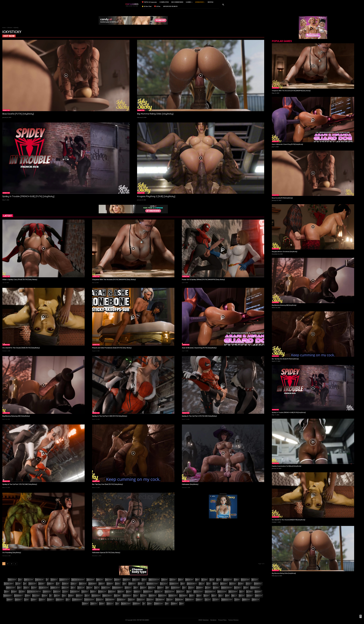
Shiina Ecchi (258, 595)
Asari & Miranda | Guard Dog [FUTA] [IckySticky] (199, 348)
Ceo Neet (18, 584)
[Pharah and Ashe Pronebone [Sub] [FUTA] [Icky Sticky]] (133, 316)
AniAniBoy (118, 580)
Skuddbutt (18, 599)
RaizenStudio (173, 595)
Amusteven (109, 580)
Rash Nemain (183, 595)
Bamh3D (181, 580)
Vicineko (102, 603)
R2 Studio (144, 595)
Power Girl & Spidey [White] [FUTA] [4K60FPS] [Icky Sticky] (203, 279)
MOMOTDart (180, 591)
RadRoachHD (162, 595)
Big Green (204, 580)
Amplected (100, 580)
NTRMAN (27, 595)
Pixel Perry (117, 595)
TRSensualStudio (227, 599)
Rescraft (206, 595)
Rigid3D (214, 595)
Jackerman (200, 587)
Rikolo (221, 595)
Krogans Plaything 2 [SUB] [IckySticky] (156, 196)
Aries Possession (154, 580)
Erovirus (241, 584)
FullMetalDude (43, 587)
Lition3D (65, 591)
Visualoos (110, 603)
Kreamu (7, 591)
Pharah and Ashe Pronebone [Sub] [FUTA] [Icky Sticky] (111, 348)
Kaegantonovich (227, 587)
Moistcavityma (169, 591)
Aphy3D (144, 580)
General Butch (55, 587)
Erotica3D (233, 584)
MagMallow (102, 591)
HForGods (128, 587)
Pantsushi (79, 595)
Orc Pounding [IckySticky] (11, 552)
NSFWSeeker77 (19, 595)
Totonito (216, 599)
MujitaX (189, 591)
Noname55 (258, 591)
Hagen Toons (106, 587)
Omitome (57, 595)
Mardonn (121, 591)
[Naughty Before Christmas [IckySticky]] (313, 226)
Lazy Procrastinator (34, 591)
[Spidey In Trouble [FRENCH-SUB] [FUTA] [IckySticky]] (65, 158)
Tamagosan (141, 599)
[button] (223, 4)
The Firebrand (160, 599)
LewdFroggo (47, 591)
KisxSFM (246, 587)
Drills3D (201, 584)
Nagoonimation (210, 591)
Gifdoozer (65, 587)
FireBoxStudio (11, 587)
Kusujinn (14, 591)
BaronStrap (189, 580)
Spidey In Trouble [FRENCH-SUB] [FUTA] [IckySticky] (28, 196)
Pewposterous (107, 595)
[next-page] (15, 563)
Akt (47, 580)
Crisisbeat (42, 584)
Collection (9, 27)
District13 (141, 584)
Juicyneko (216, 587)
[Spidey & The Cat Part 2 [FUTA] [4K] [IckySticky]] (223, 385)
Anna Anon (136, 580)
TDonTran (150, 599)
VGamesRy (85, 603)
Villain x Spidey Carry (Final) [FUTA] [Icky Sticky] (19, 279)
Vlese (117, 603)
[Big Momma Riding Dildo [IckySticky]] (200, 75)
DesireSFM (110, 584)
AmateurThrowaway (78, 580)
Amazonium (90, 580)
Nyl (51, 595)
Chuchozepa (32, 584)
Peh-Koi (87, 595)
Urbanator (255, 599)
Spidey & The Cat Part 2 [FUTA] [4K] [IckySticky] (199, 416)
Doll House (163, 584)
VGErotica (94, 603)
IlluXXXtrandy (175, 587)
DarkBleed (65, 584)
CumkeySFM (50, 584)
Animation (6, 110)
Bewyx (197, 580)
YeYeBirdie (174, 603)
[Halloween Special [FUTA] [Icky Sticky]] (133, 521)
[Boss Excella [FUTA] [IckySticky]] (65, 75)
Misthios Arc (159, 591)
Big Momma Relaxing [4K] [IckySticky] (16, 416)
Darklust (74, 584)
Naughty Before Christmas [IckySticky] (284, 252)
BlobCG (219, 580)
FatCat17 (249, 584)
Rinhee (227, 595)
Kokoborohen (255, 587)
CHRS (25, 584)
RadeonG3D (152, 595)
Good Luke (81, 587)
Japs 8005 (208, 587)
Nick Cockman (233, 591)
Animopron (126, 580)
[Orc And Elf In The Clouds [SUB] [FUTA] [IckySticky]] (43, 316)
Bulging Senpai (8, 584)
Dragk (183, 584)
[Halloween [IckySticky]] (223, 453)
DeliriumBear (92, 584)
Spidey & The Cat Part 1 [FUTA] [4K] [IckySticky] (19, 484)
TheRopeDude (190, 599)
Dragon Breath (192, 584)
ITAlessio (191, 587)
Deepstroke (82, 584)
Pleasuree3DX (127, 595)
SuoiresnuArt (121, 599)
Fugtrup (34, 587)
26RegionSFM (12, 580)
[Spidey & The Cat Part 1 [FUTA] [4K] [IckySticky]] (43, 453)
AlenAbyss (54, 580)
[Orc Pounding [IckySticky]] (43, 521)
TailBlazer (131, 599)
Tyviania (237, 599)
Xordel (150, 603)
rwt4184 (241, 595)
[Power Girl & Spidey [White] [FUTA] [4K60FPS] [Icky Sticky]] (223, 248)
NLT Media (250, 591)
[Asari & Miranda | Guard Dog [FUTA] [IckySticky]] (223, 316)
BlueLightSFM (228, 580)
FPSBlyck (26, 587)
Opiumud (71, 595)
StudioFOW (99, 599)
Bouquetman (245, 580)
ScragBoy (250, 595)
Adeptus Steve (28, 580)
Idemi (167, 587)
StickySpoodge (89, 599)
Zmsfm (182, 603)
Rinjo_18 (234, 595)
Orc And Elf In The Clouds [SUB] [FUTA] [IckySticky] (21, 348)
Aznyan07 (173, 580)
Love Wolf (85, 591)
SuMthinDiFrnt (110, 599)
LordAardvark (75, 591)
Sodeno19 (51, 599)
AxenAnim (164, 580)
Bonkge (236, 580)
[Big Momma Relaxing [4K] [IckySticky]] (43, 385)
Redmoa (192, 595)
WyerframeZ (136, 603)
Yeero (167, 603)
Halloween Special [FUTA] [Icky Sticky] (106, 552)
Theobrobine (179, 599)
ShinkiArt (10, 599)
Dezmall (117, 584)
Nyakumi (44, 595)
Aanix (20, 580)
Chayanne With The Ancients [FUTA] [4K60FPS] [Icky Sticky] (114, 279)
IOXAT (184, 587)
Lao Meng (22, 591)
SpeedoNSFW (60, 599)
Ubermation (246, 599)
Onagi (64, 595)
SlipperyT (34, 599)
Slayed (27, 599)
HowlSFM (143, 587)
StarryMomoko (77, 599)
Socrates (42, 599)
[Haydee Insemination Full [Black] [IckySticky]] (313, 441)
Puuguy (136, 595)
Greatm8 (89, 587)
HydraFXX (160, 587)
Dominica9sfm (174, 584)
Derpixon (102, 584)
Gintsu (73, 587)
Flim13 (19, 587)
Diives (124, 584)
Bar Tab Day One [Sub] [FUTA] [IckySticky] (107, 484)
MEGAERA (129, 591)
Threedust (199, 599)
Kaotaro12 (238, 587)
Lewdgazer (57, 591)
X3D (144, 603)
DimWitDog (132, 584)
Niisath (242, 591)
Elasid (209, 584)
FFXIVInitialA (258, 584)
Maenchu (93, 591)
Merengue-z (137, 591)
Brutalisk (255, 580)
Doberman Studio (152, 584)
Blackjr (212, 580)
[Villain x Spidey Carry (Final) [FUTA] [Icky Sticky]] (43, 248)
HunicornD (152, 587)
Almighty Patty (64, 580)
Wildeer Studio (126, 603)
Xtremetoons (159, 603)
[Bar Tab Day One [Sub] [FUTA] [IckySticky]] (133, 453)
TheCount (170, 599)
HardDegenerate (118, 587)
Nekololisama (222, 591)
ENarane (215, 584)
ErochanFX (224, 584)
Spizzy (68, 599)
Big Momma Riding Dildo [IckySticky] (155, 113)
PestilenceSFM (96, 595)
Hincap (136, 587)
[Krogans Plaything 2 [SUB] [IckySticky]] (200, 158)
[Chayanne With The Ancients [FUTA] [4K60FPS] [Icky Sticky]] (133, 248)
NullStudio (36, 595)
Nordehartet (8, 595)
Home (4, 27)
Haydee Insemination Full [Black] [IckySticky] (286, 466)
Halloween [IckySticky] (190, 484)
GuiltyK (97, 587)
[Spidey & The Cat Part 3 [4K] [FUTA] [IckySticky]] (133, 385)
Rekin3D (199, 595)
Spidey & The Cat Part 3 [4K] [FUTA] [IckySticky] (109, 416)
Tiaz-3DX (207, 599)
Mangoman (112, 591)
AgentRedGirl (40, 580)
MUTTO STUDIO (198, 591)
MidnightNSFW (148, 591)
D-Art (58, 584)
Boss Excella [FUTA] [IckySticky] (18, 113)
